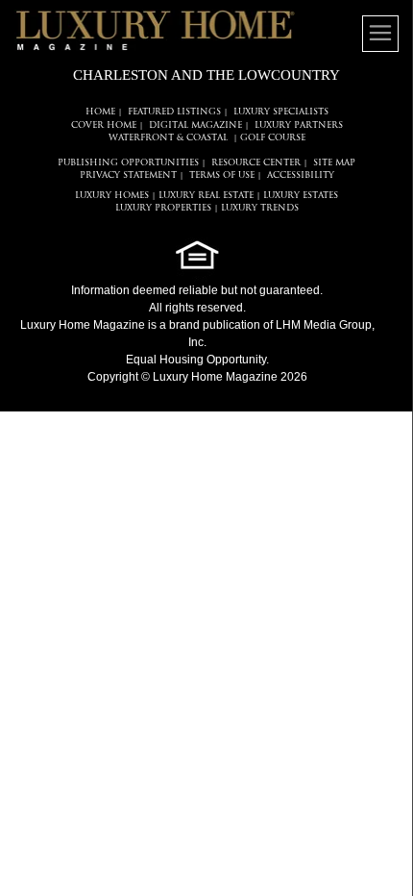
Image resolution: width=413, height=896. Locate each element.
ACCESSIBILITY (300, 175)
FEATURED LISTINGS (174, 112)
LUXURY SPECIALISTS (280, 112)
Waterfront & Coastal (168, 138)
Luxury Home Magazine (82, 325)
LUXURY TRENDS (260, 208)
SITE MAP (334, 163)
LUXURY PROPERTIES (163, 208)
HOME (100, 112)
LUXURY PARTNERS (299, 125)
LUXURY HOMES (112, 195)
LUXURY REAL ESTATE (206, 195)
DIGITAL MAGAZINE (195, 125)
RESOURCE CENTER (256, 163)
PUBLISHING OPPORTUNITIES (128, 163)
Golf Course (272, 138)
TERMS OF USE (222, 175)
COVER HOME (103, 125)
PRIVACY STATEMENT (128, 175)
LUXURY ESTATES (300, 195)
